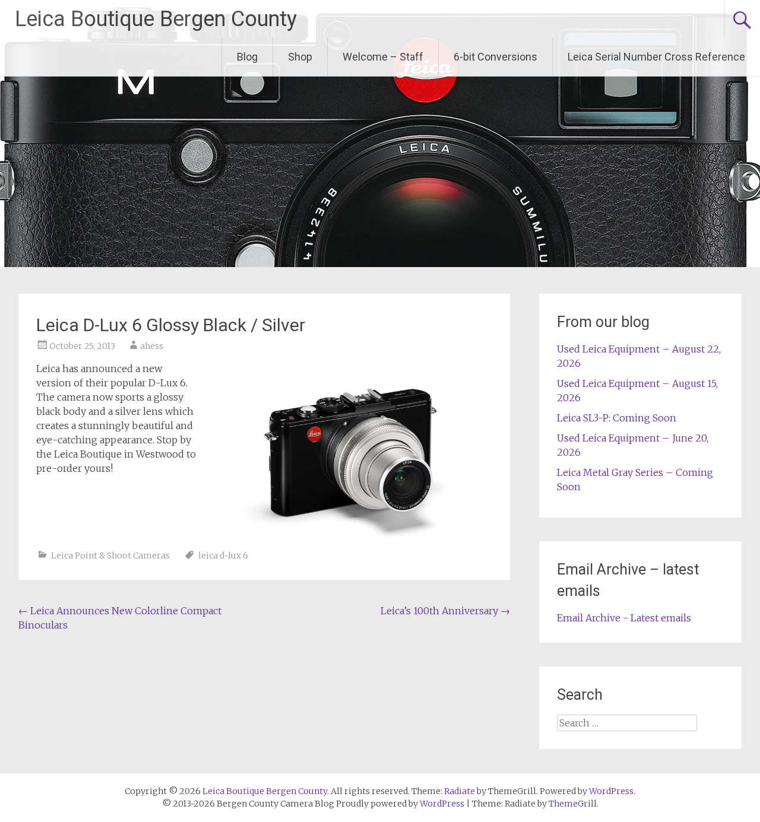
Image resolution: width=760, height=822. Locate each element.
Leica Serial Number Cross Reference (656, 56)
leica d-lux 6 (223, 555)
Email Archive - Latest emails (624, 618)
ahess (151, 346)
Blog (247, 56)
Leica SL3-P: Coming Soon (616, 418)
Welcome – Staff (383, 56)
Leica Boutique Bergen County (156, 19)
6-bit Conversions (495, 56)
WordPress (442, 803)
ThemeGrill (573, 803)
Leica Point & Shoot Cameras (110, 555)
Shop (300, 56)
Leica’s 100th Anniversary (445, 611)
